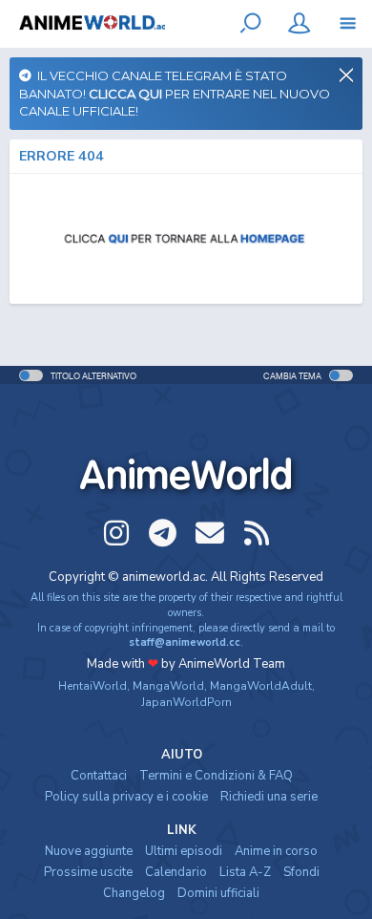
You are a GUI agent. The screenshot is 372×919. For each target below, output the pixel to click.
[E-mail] (210, 533)
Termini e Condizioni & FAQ (216, 775)
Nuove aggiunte (89, 851)
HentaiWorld (92, 686)
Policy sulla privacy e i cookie (126, 796)
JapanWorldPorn (186, 702)
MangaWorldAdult (261, 686)
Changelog (134, 893)
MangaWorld (168, 686)
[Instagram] (116, 533)
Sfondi (301, 872)
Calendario (176, 872)
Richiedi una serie (269, 796)
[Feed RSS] (257, 533)
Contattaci (99, 775)
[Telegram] (163, 533)
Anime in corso (276, 851)
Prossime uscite (88, 872)
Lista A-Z (245, 872)
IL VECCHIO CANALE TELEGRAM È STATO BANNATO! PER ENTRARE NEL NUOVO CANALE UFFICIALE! (174, 93)
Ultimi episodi (183, 851)
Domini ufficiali (218, 893)
